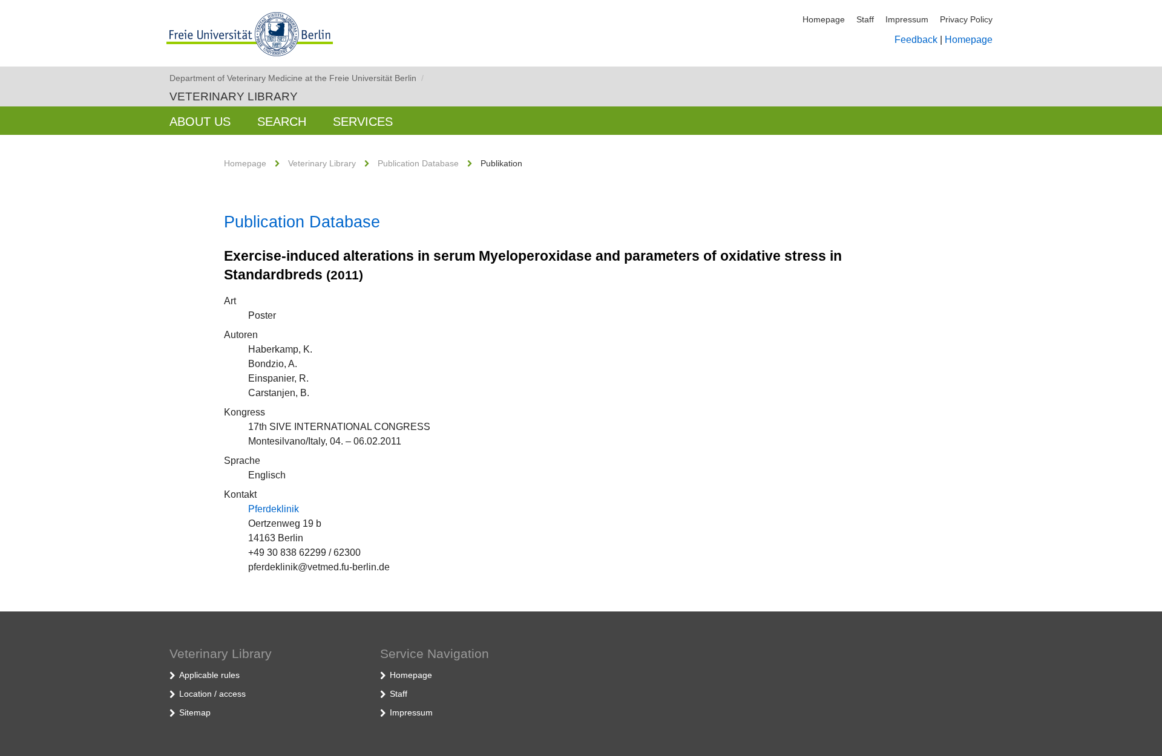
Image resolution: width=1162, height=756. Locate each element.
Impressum (906, 19)
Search (281, 121)
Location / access (212, 694)
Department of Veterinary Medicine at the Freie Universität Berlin (296, 78)
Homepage (824, 19)
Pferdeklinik (273, 509)
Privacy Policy (966, 19)
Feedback (915, 39)
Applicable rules (209, 675)
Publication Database (418, 163)
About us (200, 121)
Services (363, 121)
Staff (865, 19)
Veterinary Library (233, 96)
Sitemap (195, 712)
